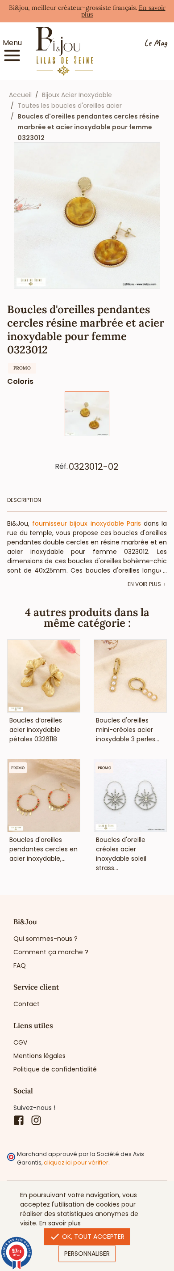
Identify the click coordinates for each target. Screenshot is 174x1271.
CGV (20, 1042)
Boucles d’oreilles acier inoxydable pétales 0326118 (35, 730)
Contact (26, 1003)
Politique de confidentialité (55, 1069)
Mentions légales (39, 1055)
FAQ (19, 965)
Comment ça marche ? (50, 952)
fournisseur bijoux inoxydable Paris (86, 523)
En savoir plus (60, 1223)
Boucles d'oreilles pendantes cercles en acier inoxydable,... (43, 849)
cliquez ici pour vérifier (76, 1162)
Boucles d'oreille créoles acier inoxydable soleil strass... (121, 853)
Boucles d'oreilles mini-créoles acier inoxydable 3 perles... (127, 730)
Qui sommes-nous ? (45, 938)
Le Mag (155, 43)
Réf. (61, 466)
